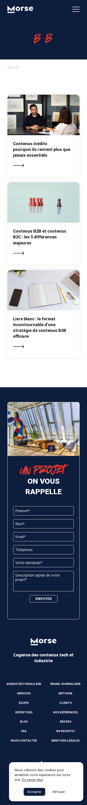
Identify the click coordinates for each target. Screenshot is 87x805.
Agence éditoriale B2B (23, 684)
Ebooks (65, 721)
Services (24, 693)
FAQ (23, 731)
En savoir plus (32, 780)
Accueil (13, 67)
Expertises (23, 712)
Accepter (34, 792)
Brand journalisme (65, 684)
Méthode (65, 693)
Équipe (24, 703)
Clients (65, 703)
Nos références (65, 712)
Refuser (59, 792)
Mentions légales (65, 740)
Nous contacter (24, 740)
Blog (24, 721)
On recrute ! (65, 731)
